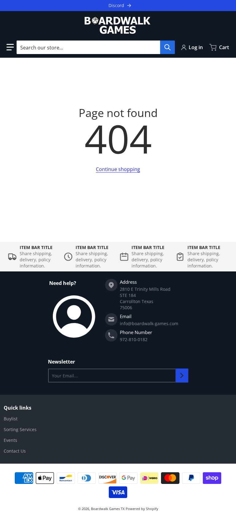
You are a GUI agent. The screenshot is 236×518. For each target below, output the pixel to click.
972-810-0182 (134, 339)
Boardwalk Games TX (107, 508)
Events (10, 440)
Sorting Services (20, 429)
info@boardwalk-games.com (149, 323)
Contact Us (15, 451)
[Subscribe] (181, 375)
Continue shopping (118, 169)
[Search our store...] (167, 47)
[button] (10, 47)
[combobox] (96, 47)
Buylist (11, 419)
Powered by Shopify (142, 508)
